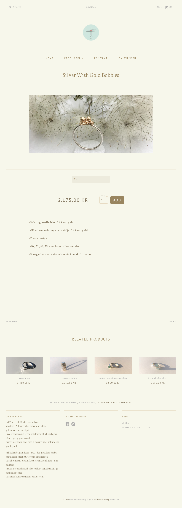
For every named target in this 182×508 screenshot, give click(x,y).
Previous (11, 321)
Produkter (73, 58)
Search (126, 422)
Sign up (93, 7)
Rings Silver (87, 402)
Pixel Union (114, 499)
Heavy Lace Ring (69, 378)
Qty (103, 196)
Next (173, 321)
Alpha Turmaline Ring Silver (113, 378)
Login (88, 7)
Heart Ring (24, 378)
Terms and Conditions (136, 427)
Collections (68, 402)
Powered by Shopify (84, 499)
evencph (72, 499)
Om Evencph (127, 58)
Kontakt (101, 58)
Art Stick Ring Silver (158, 378)
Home (49, 58)
